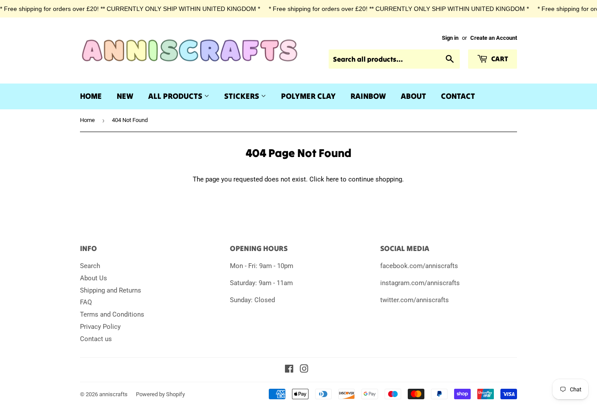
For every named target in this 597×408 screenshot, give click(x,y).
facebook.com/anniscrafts (419, 266)
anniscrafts (113, 394)
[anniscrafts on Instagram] (304, 370)
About (413, 96)
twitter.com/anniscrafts (414, 300)
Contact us (96, 339)
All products (176, 96)
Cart (499, 58)
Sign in (450, 38)
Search (90, 266)
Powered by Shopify (160, 394)
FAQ (86, 302)
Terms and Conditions (112, 314)
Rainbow (368, 96)
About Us (93, 278)
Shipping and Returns (110, 290)
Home (91, 96)
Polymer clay (308, 96)
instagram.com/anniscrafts (420, 283)
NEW (125, 96)
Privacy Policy (100, 327)
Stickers (242, 96)
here (332, 179)
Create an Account (493, 38)
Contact (458, 96)
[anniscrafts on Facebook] (289, 370)
